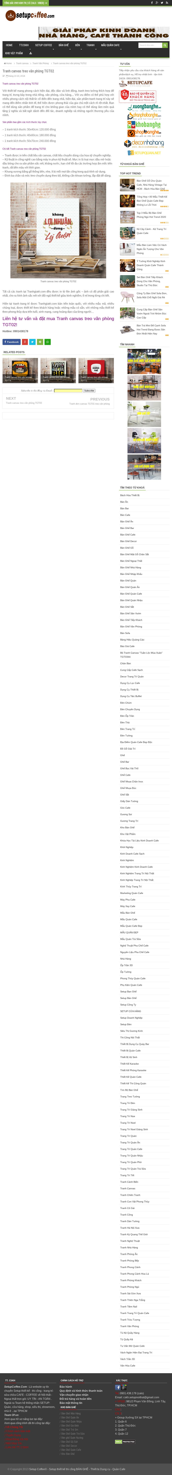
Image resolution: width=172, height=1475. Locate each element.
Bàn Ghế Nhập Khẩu (131, 574)
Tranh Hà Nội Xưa (129, 1227)
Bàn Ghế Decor (128, 541)
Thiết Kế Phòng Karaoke (133, 1070)
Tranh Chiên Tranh (130, 1195)
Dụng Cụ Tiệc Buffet (131, 696)
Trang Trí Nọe (127, 1116)
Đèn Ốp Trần (127, 716)
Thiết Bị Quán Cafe (130, 1050)
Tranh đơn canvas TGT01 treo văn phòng (89, 404)
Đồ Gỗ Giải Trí (128, 748)
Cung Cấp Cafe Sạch (131, 670)
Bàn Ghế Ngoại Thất (131, 561)
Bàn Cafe (125, 515)
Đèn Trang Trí (127, 729)
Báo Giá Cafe (127, 646)
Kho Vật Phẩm (128, 834)
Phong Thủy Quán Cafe (132, 978)
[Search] (165, 45)
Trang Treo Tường (130, 1096)
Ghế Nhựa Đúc (128, 788)
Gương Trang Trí (129, 821)
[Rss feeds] (166, 3)
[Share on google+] (25, 342)
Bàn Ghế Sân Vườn (130, 613)
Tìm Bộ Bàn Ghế (129, 1090)
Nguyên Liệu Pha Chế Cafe (134, 952)
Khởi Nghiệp (126, 847)
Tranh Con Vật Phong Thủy (134, 1201)
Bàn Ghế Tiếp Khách (131, 620)
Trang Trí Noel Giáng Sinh (134, 1129)
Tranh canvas (127, 1188)
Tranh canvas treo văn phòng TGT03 (24, 403)
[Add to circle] (156, 3)
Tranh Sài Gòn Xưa (130, 1293)
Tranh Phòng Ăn (129, 1254)
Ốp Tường (125, 971)
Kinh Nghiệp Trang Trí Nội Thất (136, 880)
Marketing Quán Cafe (131, 893)
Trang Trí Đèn (127, 1103)
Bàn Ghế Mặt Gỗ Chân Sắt (134, 554)
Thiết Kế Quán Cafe (130, 1076)
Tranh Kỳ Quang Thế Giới (134, 1234)
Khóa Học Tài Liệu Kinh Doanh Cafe (139, 840)
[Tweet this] (32, 342)
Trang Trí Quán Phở (131, 1162)
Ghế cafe (125, 775)
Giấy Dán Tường (129, 801)
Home (9, 45)
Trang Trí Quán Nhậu (131, 1155)
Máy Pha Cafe (127, 899)
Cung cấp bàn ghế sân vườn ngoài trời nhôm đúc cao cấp (151, 313)
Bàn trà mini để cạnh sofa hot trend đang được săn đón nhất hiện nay (151, 329)
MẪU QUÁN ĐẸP (129, 932)
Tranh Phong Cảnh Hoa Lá (134, 1273)
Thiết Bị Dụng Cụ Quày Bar (134, 1044)
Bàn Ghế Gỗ (127, 547)
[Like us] (151, 3)
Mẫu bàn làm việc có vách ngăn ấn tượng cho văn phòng (152, 249)
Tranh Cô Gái (127, 1208)
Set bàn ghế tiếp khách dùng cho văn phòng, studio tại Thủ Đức (150, 281)
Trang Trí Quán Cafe (131, 1149)
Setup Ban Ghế (128, 991)
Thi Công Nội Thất (130, 1037)
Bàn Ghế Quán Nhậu (131, 600)
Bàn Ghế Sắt (127, 606)
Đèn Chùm (126, 702)
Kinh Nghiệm (127, 860)
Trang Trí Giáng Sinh (131, 1109)
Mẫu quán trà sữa (130, 939)
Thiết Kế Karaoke (129, 1063)
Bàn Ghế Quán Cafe (131, 593)
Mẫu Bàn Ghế (127, 912)
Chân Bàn (125, 663)
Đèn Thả (125, 722)
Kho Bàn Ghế (127, 827)
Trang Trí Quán (128, 1136)
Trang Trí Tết (127, 1175)
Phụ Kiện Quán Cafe (131, 985)
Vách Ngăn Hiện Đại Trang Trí (136, 1352)
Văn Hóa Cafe (127, 1365)
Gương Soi (126, 814)
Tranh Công (126, 1214)
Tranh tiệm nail (128, 1306)
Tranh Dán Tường (129, 1221)
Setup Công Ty (128, 1004)
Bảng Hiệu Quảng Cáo (132, 639)
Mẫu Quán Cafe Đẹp (131, 926)
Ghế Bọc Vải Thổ (129, 768)
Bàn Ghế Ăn (126, 521)
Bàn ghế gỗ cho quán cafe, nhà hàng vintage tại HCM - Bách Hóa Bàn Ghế (152, 184)
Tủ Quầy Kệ (126, 1339)
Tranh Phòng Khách (130, 1280)
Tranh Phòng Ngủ (129, 1287)
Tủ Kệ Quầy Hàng (129, 1332)
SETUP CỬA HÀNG (130, 1011)
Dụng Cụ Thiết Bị (129, 689)
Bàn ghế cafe (127, 534)
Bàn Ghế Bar (127, 528)
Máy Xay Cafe (127, 906)
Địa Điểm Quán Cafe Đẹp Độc (136, 742)
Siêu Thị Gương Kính (131, 1031)
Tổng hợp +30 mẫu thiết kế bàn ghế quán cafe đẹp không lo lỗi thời (152, 200)
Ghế (122, 755)
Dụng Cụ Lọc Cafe (130, 683)
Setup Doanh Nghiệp (131, 1017)
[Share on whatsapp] (48, 342)
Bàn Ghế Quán (128, 580)
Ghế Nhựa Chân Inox (131, 781)
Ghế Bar (124, 761)
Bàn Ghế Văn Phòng (131, 626)
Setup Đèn (126, 1024)
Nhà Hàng (125, 958)
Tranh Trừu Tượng (130, 1319)
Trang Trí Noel (128, 1122)
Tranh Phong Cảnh (130, 1267)
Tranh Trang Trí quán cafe (134, 1313)
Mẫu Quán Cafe (128, 919)
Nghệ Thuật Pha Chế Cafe (134, 945)
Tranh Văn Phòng (129, 1326)
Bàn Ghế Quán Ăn (130, 587)
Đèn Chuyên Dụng (130, 709)
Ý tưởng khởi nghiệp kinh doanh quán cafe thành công (151, 265)
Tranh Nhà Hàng (129, 1247)
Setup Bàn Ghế (128, 998)
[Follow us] (161, 3)
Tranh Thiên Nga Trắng (132, 1300)
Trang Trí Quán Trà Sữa (133, 1168)
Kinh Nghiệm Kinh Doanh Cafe (136, 866)
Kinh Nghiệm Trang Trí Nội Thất (137, 873)
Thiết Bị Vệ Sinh (128, 1057)
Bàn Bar (124, 508)
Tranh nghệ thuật (130, 1241)
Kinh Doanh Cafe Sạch (132, 853)
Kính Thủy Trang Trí (131, 886)
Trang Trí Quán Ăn (130, 1142)
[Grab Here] (30, 53)
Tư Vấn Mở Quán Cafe (132, 1346)
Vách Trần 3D (127, 1359)
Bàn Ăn (124, 501)
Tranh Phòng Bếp (129, 1260)
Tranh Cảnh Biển (129, 1182)
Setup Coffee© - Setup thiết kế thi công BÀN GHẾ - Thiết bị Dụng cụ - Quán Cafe (77, 1469)
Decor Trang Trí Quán (132, 676)
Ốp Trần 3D (126, 965)
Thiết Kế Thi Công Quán (133, 1083)
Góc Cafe (125, 807)
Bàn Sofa (125, 633)
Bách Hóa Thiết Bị (129, 495)
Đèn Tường (126, 735)
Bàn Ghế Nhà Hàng (130, 567)
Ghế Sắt (124, 794)
